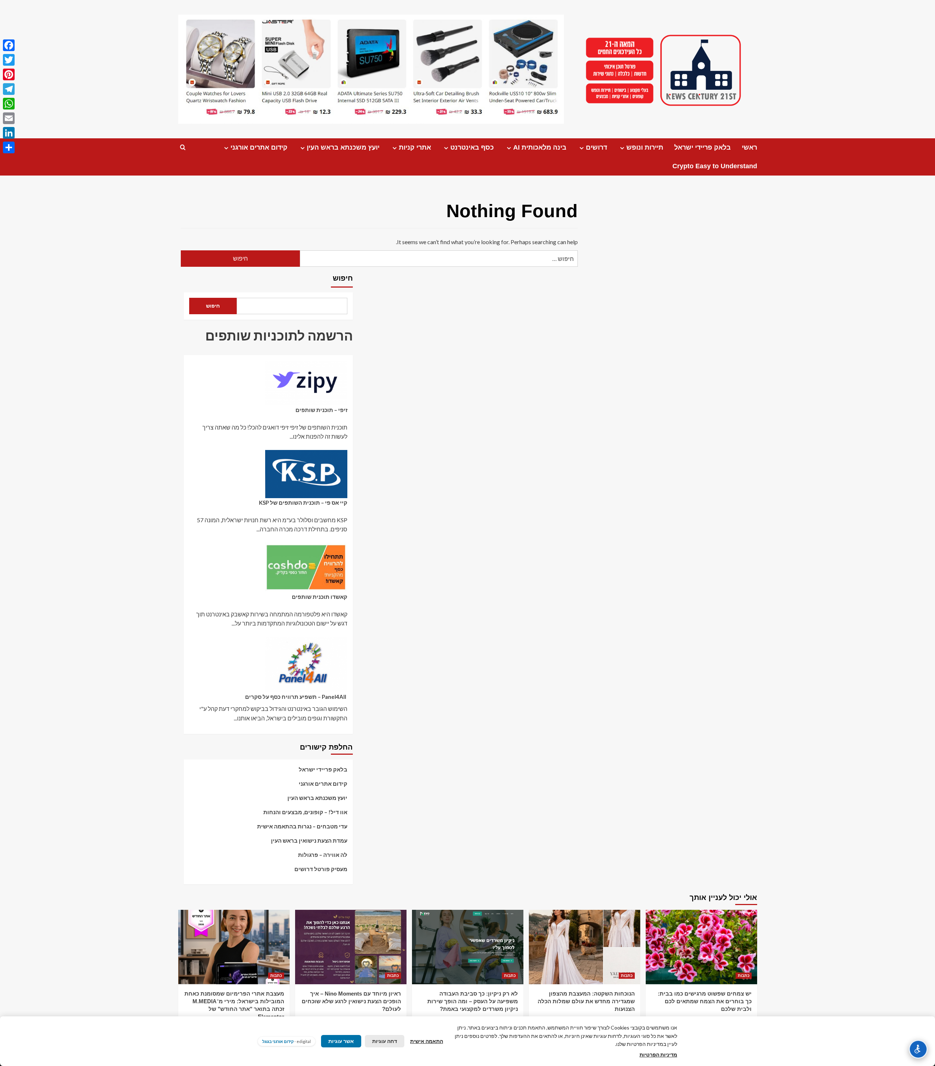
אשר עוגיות (341, 1041)
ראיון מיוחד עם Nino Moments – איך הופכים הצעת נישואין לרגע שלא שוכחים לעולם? (351, 1001)
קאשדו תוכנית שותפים (319, 596)
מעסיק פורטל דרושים (320, 869)
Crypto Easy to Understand (714, 166)
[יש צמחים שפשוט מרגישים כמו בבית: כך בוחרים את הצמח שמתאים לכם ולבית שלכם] (701, 947)
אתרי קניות (415, 147)
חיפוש (343, 278)
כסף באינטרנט (472, 147)
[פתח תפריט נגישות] (918, 1049)
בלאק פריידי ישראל (702, 147)
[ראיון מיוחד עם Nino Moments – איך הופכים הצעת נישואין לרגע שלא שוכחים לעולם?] (351, 947)
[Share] (8, 147)
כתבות (743, 975)
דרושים (596, 147)
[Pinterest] (8, 74)
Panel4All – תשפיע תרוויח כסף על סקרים (296, 696)
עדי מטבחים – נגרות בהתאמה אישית (302, 826)
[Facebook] (8, 45)
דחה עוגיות (384, 1041)
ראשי (749, 147)
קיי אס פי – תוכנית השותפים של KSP (303, 502)
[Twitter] (8, 60)
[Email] (8, 118)
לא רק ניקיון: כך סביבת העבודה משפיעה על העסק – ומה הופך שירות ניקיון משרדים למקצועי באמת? (472, 1001)
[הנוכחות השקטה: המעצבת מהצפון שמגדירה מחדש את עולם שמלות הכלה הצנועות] (584, 947)
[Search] (182, 147)
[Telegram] (8, 89)
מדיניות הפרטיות (658, 1054)
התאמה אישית (426, 1041)
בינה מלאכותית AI (539, 147)
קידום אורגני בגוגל (278, 1041)
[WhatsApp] (8, 103)
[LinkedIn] (8, 133)
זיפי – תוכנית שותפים (321, 410)
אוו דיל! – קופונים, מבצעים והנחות (305, 812)
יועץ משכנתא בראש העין (343, 147)
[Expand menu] (622, 148)
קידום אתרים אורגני (258, 147)
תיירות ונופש (644, 147)
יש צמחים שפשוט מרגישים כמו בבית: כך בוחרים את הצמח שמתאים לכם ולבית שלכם (705, 1001)
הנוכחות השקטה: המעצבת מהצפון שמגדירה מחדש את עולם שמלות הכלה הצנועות (586, 1001)
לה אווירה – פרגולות (322, 854)
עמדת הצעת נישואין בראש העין (309, 840)
